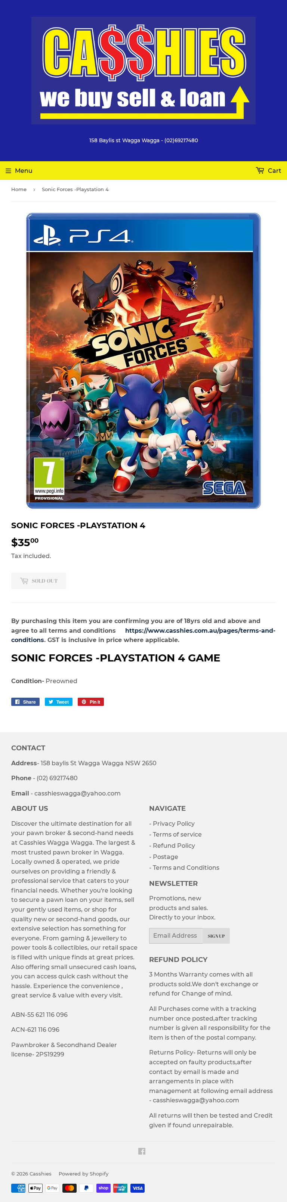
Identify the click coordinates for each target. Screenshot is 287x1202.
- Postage (163, 856)
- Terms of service (175, 834)
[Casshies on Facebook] (142, 1152)
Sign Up (216, 936)
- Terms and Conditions (184, 867)
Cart (273, 170)
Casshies (41, 1174)
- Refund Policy (172, 845)
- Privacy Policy (172, 823)
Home (19, 189)
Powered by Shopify (83, 1174)
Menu (24, 170)
